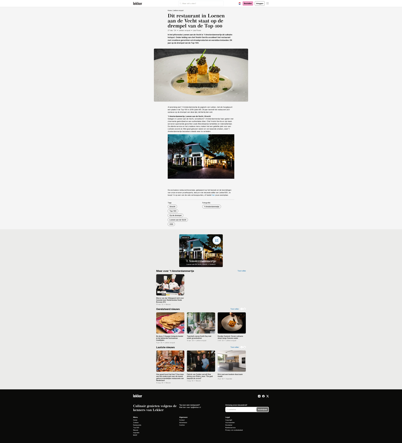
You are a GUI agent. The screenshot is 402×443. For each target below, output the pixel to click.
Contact (182, 420)
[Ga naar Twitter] (267, 396)
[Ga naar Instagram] (259, 396)
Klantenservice (230, 427)
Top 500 (136, 427)
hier (213, 195)
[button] (267, 3)
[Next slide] (244, 309)
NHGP (135, 435)
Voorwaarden (230, 422)
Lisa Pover (197, 30)
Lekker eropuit (178, 10)
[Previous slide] (241, 309)
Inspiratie (136, 432)
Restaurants (137, 425)
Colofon (182, 425)
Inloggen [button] (259, 3)
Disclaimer (228, 425)
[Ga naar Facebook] (263, 396)
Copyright (228, 420)
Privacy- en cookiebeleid (234, 430)
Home (170, 10)
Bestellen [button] (248, 3)
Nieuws (135, 430)
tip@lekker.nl (196, 407)
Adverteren (183, 422)
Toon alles (242, 271)
